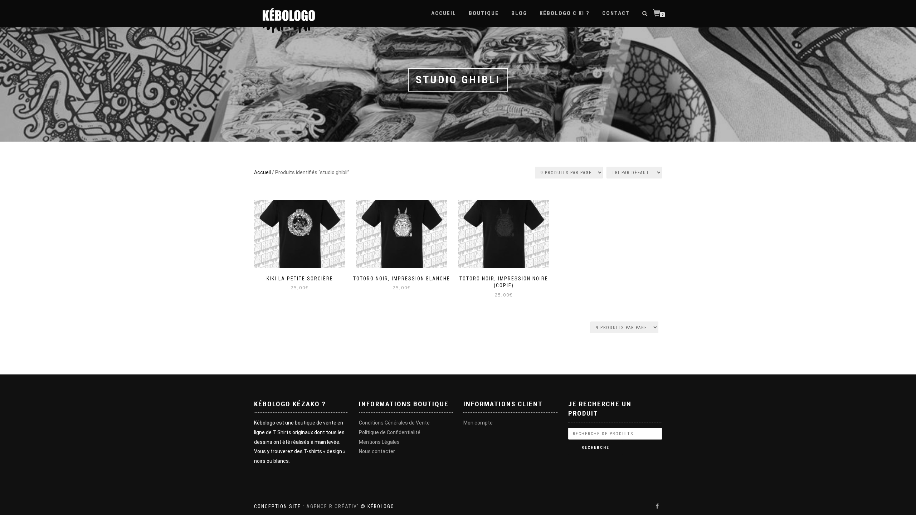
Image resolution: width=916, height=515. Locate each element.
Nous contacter (377, 451)
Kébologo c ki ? (565, 13)
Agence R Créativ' (332, 506)
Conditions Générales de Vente (394, 423)
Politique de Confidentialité (389, 432)
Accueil (443, 13)
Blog (519, 13)
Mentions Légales (379, 442)
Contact (616, 13)
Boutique (484, 13)
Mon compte (478, 423)
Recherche (595, 447)
